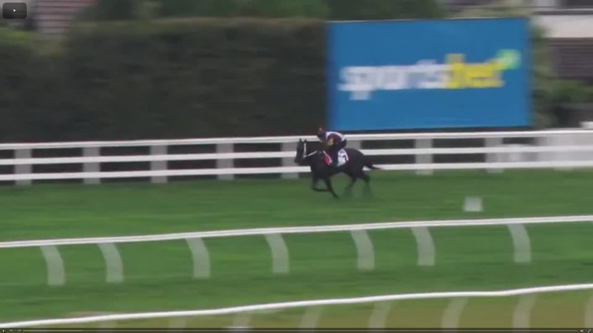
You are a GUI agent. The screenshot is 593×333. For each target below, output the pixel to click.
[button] (15, 11)
